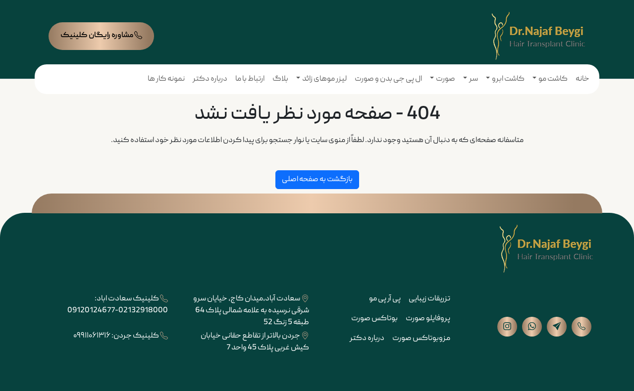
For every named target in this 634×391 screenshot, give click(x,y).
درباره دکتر (210, 79)
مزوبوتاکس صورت (421, 338)
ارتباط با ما (249, 79)
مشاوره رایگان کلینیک (97, 35)
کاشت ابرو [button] (508, 79)
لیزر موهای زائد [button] (324, 79)
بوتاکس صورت (374, 318)
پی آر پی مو (385, 298)
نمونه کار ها (166, 79)
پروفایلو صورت (428, 318)
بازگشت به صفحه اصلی (317, 179)
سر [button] (473, 79)
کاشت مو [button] (553, 79)
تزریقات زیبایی (429, 298)
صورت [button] (445, 79)
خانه (582, 79)
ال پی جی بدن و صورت (388, 79)
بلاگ (280, 79)
